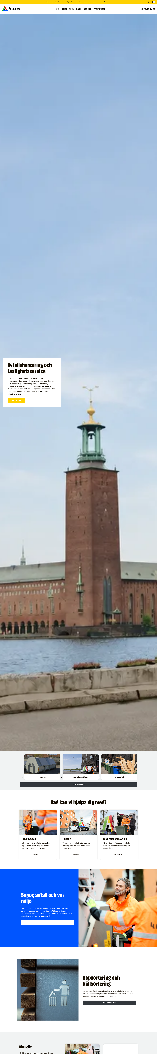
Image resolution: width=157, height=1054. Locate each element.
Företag (55, 9)
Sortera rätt (86, 2)
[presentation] (42, 764)
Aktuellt (78, 2)
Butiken (71, 2)
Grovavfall (119, 777)
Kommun (87, 9)
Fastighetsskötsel (80, 777)
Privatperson (99, 9)
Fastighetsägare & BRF (71, 9)
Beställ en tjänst (60, 2)
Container (42, 777)
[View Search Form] (148, 2)
